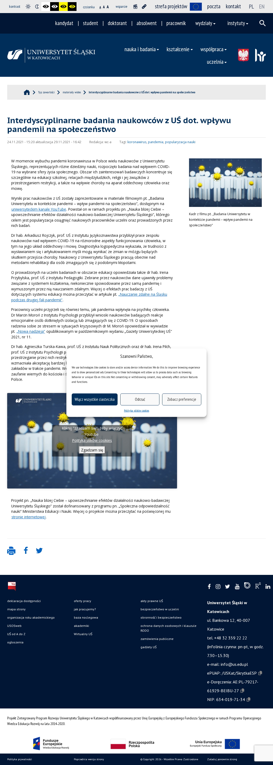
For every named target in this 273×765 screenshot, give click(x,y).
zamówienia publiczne (157, 639)
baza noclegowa (86, 617)
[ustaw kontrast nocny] (37, 6)
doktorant (117, 23)
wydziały (203, 23)
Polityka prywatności (19, 759)
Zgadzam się (92, 449)
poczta (213, 6)
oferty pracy (82, 601)
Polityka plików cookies (136, 410)
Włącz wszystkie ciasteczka (95, 399)
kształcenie (178, 49)
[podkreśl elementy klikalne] (144, 6)
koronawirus (136, 142)
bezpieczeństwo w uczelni (159, 609)
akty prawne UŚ (151, 601)
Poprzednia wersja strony (89, 759)
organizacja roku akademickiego (31, 617)
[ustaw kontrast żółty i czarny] (72, 6)
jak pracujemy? (85, 609)
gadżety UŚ (148, 647)
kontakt (233, 6)
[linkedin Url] (268, 587)
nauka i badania (140, 49)
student (90, 23)
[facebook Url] (209, 587)
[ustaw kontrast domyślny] (28, 6)
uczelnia (215, 61)
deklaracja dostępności (24, 601)
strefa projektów (171, 6)
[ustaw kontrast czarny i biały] (45, 6)
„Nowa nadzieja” (31, 331)
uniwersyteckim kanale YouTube (38, 209)
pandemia (155, 142)
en (261, 6)
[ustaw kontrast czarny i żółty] (63, 6)
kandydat (64, 23)
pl (251, 6)
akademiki (81, 626)
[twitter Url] (227, 587)
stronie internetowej (28, 516)
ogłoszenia (15, 642)
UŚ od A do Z (16, 634)
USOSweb (14, 626)
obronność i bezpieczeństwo (161, 617)
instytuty (236, 23)
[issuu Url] (247, 586)
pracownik (176, 23)
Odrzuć (140, 399)
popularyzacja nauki (180, 142)
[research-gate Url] (258, 586)
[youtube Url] (237, 587)
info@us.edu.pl (234, 664)
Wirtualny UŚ (83, 634)
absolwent (146, 23)
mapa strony (16, 609)
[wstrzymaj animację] (135, 6)
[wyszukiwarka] (262, 23)
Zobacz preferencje (181, 399)
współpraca (211, 49)
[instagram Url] (218, 587)
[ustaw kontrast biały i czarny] (54, 6)
